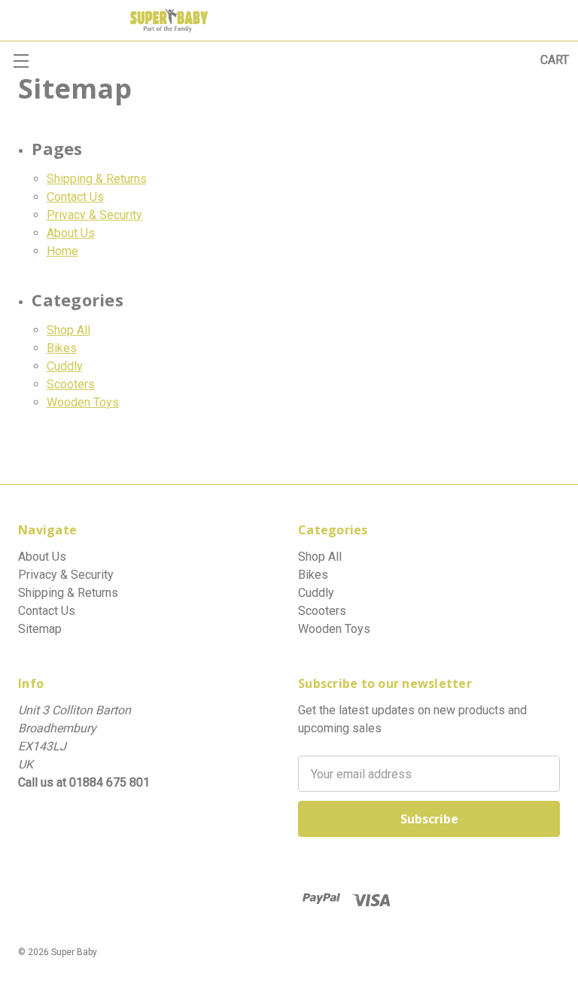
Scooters (71, 384)
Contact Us (75, 197)
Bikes (62, 348)
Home (62, 251)
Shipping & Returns (97, 179)
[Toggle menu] (20, 60)
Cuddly (65, 366)
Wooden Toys (83, 402)
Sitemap (40, 629)
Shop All (68, 330)
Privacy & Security (94, 215)
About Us (71, 233)
